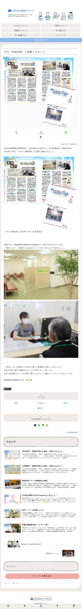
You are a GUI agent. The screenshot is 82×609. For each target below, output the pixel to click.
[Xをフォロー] (39, 425)
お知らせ (8, 389)
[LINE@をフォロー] (43, 425)
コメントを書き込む (42, 576)
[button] (41, 138)
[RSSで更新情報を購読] (47, 425)
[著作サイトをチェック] (35, 425)
